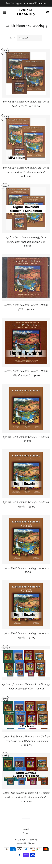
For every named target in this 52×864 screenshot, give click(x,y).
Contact (26, 833)
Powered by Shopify (26, 843)
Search (26, 829)
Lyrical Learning (26, 12)
